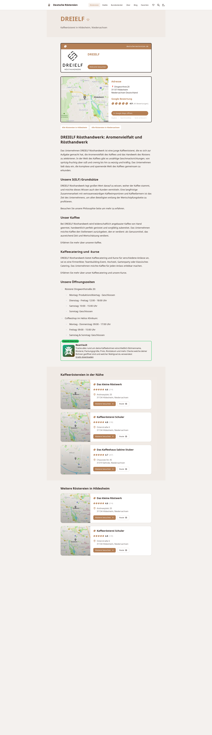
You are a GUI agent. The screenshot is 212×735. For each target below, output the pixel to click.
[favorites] (153, 5)
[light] (163, 5)
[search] (158, 5)
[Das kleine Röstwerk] (75, 394)
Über (128, 5)
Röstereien (94, 5)
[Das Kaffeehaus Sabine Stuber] (75, 459)
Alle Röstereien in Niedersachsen (106, 127)
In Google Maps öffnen (122, 113)
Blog (135, 5)
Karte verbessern (141, 118)
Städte (105, 5)
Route (121, 404)
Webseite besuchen (98, 67)
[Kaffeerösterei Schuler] (75, 427)
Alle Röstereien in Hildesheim (74, 127)
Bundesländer (117, 5)
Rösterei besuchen (103, 404)
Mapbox (114, 118)
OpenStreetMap (125, 118)
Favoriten (145, 5)
